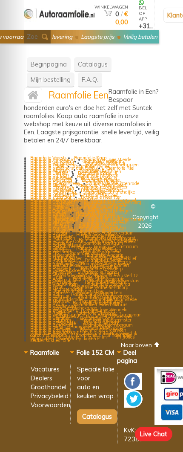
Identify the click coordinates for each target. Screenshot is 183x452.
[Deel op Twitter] (133, 405)
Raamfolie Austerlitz (116, 275)
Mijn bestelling (51, 79)
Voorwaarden (50, 405)
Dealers (41, 378)
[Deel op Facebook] (133, 388)
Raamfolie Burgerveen (103, 330)
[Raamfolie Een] (33, 97)
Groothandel (48, 387)
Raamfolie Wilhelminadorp (100, 287)
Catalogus (93, 64)
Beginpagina (49, 64)
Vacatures (45, 369)
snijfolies (125, 337)
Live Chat (153, 434)
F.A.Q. (90, 79)
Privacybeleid (50, 396)
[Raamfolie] (59, 26)
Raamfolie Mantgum (101, 243)
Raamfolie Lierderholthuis (100, 304)
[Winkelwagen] (108, 14)
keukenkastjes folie (50, 340)
